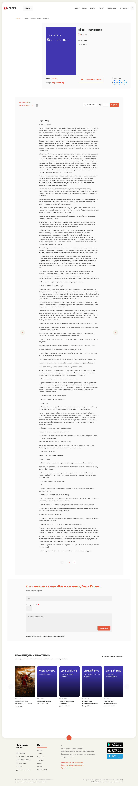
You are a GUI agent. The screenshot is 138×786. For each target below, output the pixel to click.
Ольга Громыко (42, 704)
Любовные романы (23, 760)
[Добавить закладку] (37, 105)
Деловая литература (23, 770)
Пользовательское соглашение (72, 762)
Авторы (77, 8)
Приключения (21, 763)
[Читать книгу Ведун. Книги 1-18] (25, 681)
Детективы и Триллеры (24, 756)
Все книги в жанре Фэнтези (112, 657)
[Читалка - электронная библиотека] (10, 8)
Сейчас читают (112, 8)
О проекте (93, 8)
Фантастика (25, 18)
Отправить (104, 628)
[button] (132, 8)
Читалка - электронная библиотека (111, 782)
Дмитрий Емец (64, 706)
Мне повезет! (124, 8)
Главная (17, 18)
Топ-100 (101, 8)
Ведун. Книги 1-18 (21, 701)
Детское (19, 766)
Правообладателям (68, 768)
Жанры (84, 8)
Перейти (114, 105)
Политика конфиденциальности (72, 765)
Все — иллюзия (43, 18)
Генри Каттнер (58, 82)
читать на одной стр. (26, 105)
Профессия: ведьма (44, 701)
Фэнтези (33, 18)
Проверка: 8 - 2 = (32, 605)
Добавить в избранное (93, 79)
